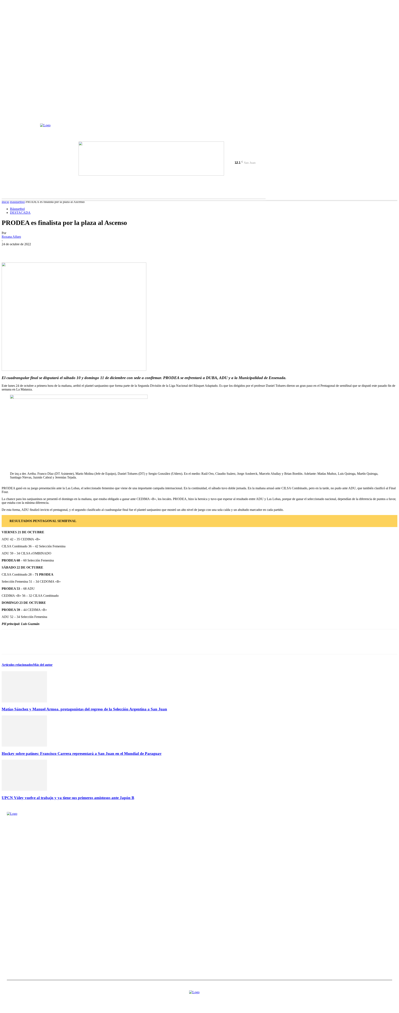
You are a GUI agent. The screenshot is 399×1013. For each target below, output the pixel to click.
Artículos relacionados (17, 664)
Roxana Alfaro (11, 236)
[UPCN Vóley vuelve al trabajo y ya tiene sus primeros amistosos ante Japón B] (24, 789)
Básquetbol (17, 202)
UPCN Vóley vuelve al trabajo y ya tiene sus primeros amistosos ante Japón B (68, 798)
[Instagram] (232, 157)
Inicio (5, 202)
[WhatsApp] (53, 250)
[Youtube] (247, 157)
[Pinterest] (38, 250)
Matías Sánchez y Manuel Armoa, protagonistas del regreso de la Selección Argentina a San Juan (84, 709)
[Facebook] (225, 157)
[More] (69, 250)
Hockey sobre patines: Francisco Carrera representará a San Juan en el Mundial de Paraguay (82, 753)
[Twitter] (240, 157)
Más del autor (43, 664)
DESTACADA (20, 212)
